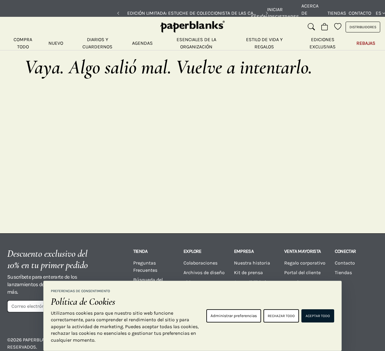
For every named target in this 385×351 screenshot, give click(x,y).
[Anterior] (118, 13)
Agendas (142, 43)
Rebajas (365, 43)
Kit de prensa (248, 272)
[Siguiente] (266, 13)
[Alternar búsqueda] (311, 27)
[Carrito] (324, 27)
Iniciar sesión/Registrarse (275, 13)
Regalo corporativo (304, 263)
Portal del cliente (302, 272)
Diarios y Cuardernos (97, 43)
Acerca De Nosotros (313, 13)
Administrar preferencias (234, 315)
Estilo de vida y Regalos (264, 43)
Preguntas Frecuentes (145, 266)
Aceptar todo (318, 316)
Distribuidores (363, 27)
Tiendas (337, 13)
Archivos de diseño (204, 272)
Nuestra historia (252, 263)
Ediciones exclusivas (323, 43)
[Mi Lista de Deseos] (337, 27)
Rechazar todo (281, 316)
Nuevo (55, 43)
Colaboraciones (200, 263)
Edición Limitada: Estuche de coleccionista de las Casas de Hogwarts (192, 13)
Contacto (360, 13)
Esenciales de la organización (196, 43)
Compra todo (23, 43)
